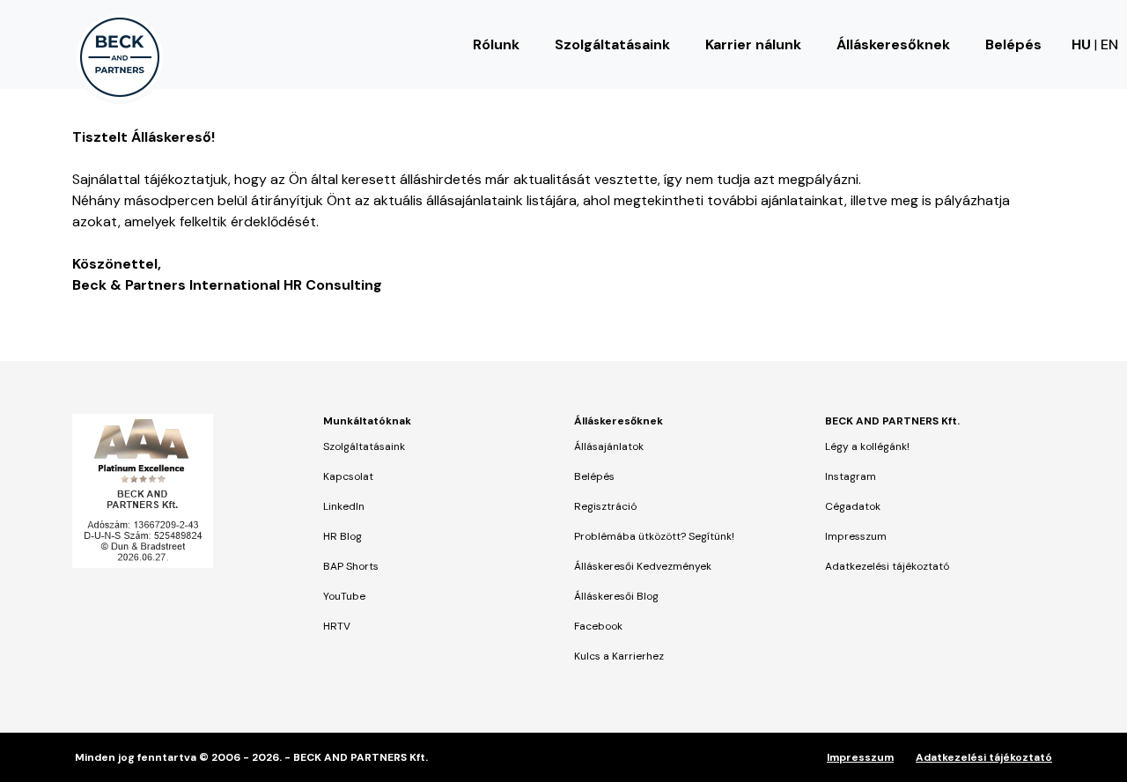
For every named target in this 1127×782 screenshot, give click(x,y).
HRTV (336, 626)
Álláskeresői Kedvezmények (642, 566)
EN (1109, 44)
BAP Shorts (351, 566)
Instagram (850, 476)
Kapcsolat (348, 476)
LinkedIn (344, 506)
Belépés (1013, 44)
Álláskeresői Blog (616, 596)
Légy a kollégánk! (867, 446)
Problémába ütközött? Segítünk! (654, 536)
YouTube (344, 596)
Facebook (598, 626)
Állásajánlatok (609, 446)
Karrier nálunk (753, 44)
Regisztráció (605, 506)
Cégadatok (852, 506)
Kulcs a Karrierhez (619, 656)
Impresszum (856, 536)
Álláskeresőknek (893, 44)
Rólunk (496, 44)
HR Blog (342, 536)
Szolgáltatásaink (612, 44)
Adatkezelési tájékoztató (887, 566)
